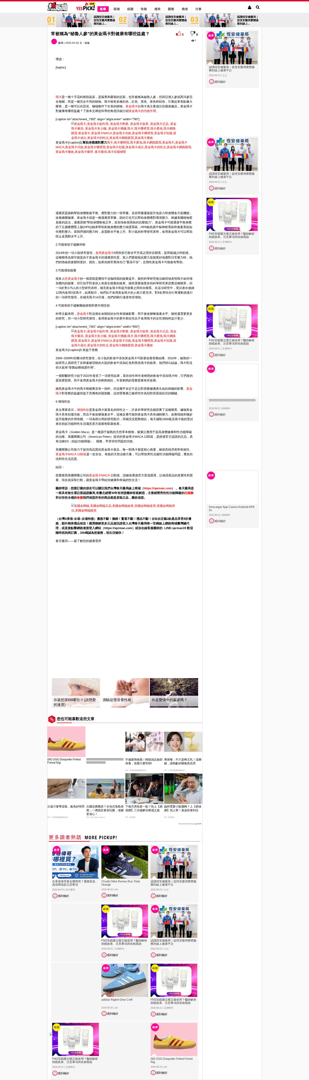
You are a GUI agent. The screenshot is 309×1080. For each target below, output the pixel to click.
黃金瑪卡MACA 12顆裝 (71, 454)
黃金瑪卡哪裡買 (95, 147)
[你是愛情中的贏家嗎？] (173, 692)
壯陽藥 (188, 493)
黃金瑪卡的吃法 (155, 147)
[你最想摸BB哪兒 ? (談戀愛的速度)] (76, 692)
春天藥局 (101, 152)
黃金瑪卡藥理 (84, 152)
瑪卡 (59, 97)
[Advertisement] (125, 81)
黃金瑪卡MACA (99, 475)
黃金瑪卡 (132, 106)
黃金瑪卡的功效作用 (142, 111)
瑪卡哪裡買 (121, 142)
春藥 (80, 497)
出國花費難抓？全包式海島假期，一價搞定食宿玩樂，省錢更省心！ (105, 810)
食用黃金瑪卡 (104, 253)
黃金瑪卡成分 (135, 147)
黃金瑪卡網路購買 (179, 147)
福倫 (87, 42)
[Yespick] (86, 9)
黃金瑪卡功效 (74, 147)
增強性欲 (83, 410)
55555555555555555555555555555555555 (104, 761)
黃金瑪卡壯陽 (115, 147)
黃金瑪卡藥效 (65, 152)
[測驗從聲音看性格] (124, 692)
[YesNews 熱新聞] (57, 11)
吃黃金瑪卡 (72, 278)
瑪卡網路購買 (152, 142)
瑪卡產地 (136, 142)
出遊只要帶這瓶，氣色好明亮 (66, 806)
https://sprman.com (158, 488)
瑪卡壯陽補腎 (117, 152)
